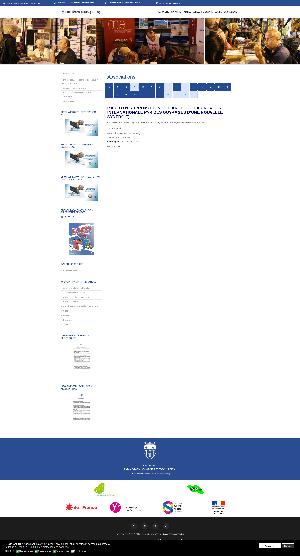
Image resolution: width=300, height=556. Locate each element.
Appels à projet (69, 101)
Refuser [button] (288, 546)
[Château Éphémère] (195, 489)
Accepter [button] (270, 546)
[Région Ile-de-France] (81, 507)
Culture (66, 311)
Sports (66, 324)
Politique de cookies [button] (16, 547)
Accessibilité (179, 534)
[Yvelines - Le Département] (127, 507)
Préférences (44, 551)
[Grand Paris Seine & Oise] (172, 507)
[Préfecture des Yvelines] (218, 507)
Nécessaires (26, 551)
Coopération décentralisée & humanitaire (80, 306)
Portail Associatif (70, 271)
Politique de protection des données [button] (49, 547)
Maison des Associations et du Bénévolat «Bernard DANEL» (79, 82)
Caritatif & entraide (71, 302)
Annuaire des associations (74, 88)
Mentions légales (166, 534)
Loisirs (218, 12)
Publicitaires (81, 551)
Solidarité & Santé (203, 12)
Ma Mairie (176, 12)
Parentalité (67, 320)
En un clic (163, 12)
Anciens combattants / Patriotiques (77, 288)
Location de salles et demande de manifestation (76, 95)
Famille (187, 12)
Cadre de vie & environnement (76, 297)
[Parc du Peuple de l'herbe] (104, 489)
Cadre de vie (230, 12)
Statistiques (62, 551)
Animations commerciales (74, 293)
